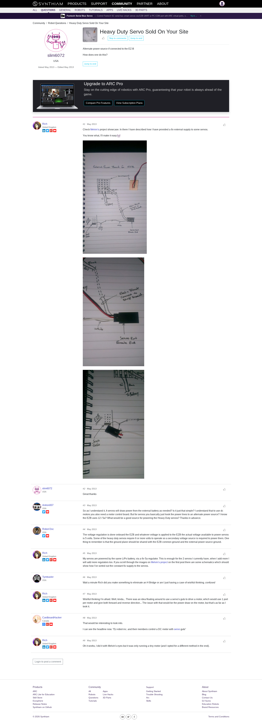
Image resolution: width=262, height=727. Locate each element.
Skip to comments (117, 38)
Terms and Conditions (218, 716)
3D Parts (141, 10)
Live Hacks (124, 10)
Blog (204, 694)
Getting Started (153, 691)
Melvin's (94, 129)
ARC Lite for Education (44, 694)
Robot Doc (48, 529)
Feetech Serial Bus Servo (80, 16)
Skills (148, 701)
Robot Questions (57, 23)
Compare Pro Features (98, 103)
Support (150, 687)
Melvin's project (159, 562)
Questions (48, 10)
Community (39, 23)
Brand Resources (210, 707)
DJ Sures (206, 701)
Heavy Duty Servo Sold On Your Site (89, 23)
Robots (80, 10)
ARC (35, 691)
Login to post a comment (48, 661)
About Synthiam (209, 691)
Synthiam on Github (42, 707)
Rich (44, 124)
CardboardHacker (52, 617)
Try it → (193, 16)
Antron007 (48, 505)
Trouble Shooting (154, 694)
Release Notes (40, 704)
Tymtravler (48, 577)
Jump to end (136, 38)
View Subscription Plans (129, 103)
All (35, 10)
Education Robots (210, 704)
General (65, 10)
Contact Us (207, 697)
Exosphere (38, 701)
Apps (109, 10)
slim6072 (47, 488)
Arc (147, 697)
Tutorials (96, 10)
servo (177, 629)
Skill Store (37, 697)
